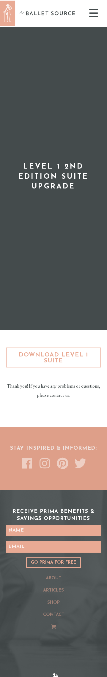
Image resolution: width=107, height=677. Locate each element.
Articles (53, 590)
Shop (53, 602)
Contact (53, 615)
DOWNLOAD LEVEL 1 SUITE (53, 358)
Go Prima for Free (53, 562)
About (53, 578)
